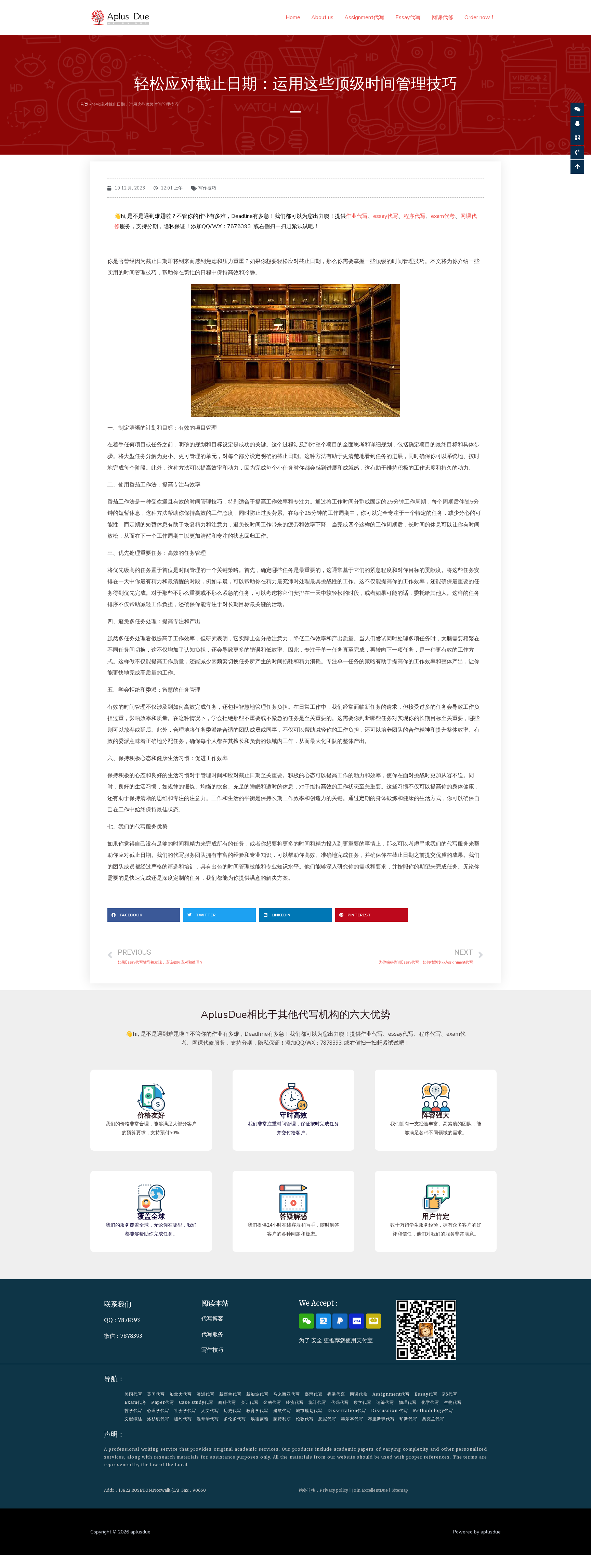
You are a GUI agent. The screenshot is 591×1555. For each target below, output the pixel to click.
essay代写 (385, 216)
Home (293, 17)
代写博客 (212, 1318)
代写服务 (212, 1334)
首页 (84, 104)
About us (322, 17)
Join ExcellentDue (370, 1490)
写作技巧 (207, 188)
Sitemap (400, 1490)
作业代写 (357, 216)
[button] (143, 915)
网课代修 (443, 17)
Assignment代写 (364, 17)
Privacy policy (333, 1490)
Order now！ (479, 17)
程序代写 (414, 216)
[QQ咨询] (577, 124)
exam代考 (443, 216)
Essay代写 (408, 17)
